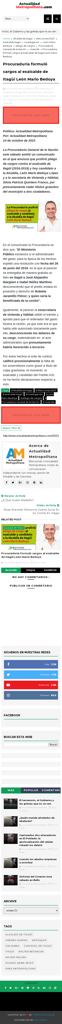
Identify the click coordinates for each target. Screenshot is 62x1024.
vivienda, (8, 103)
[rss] (38, 988)
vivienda (34, 49)
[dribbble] (33, 988)
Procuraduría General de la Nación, (34, 99)
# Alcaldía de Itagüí (21, 390)
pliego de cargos (25, 45)
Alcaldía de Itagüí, (13, 92)
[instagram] (50, 988)
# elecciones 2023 (46, 390)
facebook (50, 570)
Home (6, 38)
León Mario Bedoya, (37, 95)
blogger (11, 570)
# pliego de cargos (31, 398)
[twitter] (11, 988)
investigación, (17, 95)
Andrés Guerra (17, 940)
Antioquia (39, 940)
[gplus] (16, 988)
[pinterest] (22, 988)
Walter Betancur (31, 951)
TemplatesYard (43, 1015)
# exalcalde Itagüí (12, 394)
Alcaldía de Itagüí (22, 38)
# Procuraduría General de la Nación (24, 400)
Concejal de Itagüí (37, 946)
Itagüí (10, 951)
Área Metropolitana (21, 968)
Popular (31, 790)
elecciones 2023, (32, 92)
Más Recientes (11, 791)
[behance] (44, 988)
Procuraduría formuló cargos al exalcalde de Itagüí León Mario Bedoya (30, 555)
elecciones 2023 (45, 38)
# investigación (34, 394)
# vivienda (48, 402)
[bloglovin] (28, 988)
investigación (31, 42)
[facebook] (5, 988)
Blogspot (41, 1020)
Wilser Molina (16, 957)
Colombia (13, 946)
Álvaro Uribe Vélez (19, 963)
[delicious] (55, 988)
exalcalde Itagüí (12, 42)
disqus (30, 570)
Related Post (11, 519)
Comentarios (51, 791)
